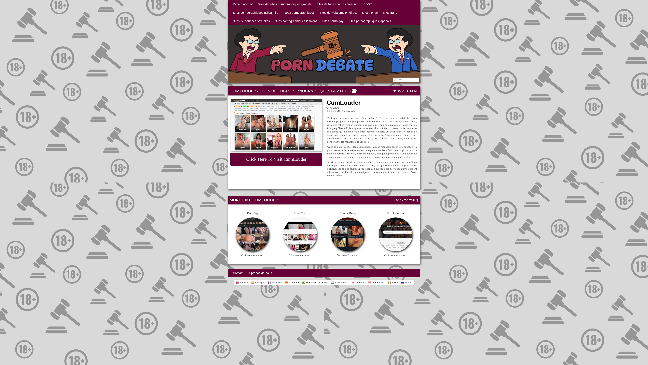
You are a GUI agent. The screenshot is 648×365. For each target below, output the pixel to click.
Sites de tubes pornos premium (337, 4)
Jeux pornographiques (300, 12)
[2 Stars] (330, 111)
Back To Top (406, 200)
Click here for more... (252, 255)
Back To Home (407, 91)
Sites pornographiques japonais (369, 21)
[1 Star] (328, 111)
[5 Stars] (336, 111)
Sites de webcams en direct (338, 12)
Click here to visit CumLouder (276, 159)
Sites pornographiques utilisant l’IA (256, 12)
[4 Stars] (334, 111)
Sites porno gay (332, 21)
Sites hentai (370, 12)
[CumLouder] (276, 125)
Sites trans (390, 12)
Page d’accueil (243, 4)
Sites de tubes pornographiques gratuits (284, 4)
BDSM (367, 4)
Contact (238, 273)
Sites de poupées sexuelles (251, 21)
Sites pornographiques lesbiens (296, 21)
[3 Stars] (332, 111)
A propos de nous (260, 273)
